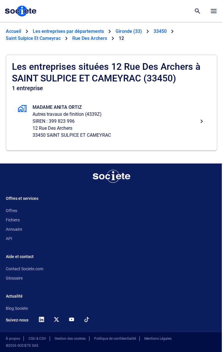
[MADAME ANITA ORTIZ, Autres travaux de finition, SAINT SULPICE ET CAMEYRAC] (111, 121)
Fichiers (13, 220)
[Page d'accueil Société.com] (21, 11)
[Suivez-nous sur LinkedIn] (41, 319)
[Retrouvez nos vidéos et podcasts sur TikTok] (86, 319)
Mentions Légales (158, 339)
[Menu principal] (213, 11)
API (9, 238)
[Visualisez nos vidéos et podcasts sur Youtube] (71, 319)
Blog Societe (17, 308)
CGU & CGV (37, 339)
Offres (11, 210)
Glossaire (14, 278)
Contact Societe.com (24, 268)
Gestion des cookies (70, 339)
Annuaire (14, 229)
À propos (13, 339)
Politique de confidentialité (115, 339)
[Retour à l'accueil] (111, 176)
